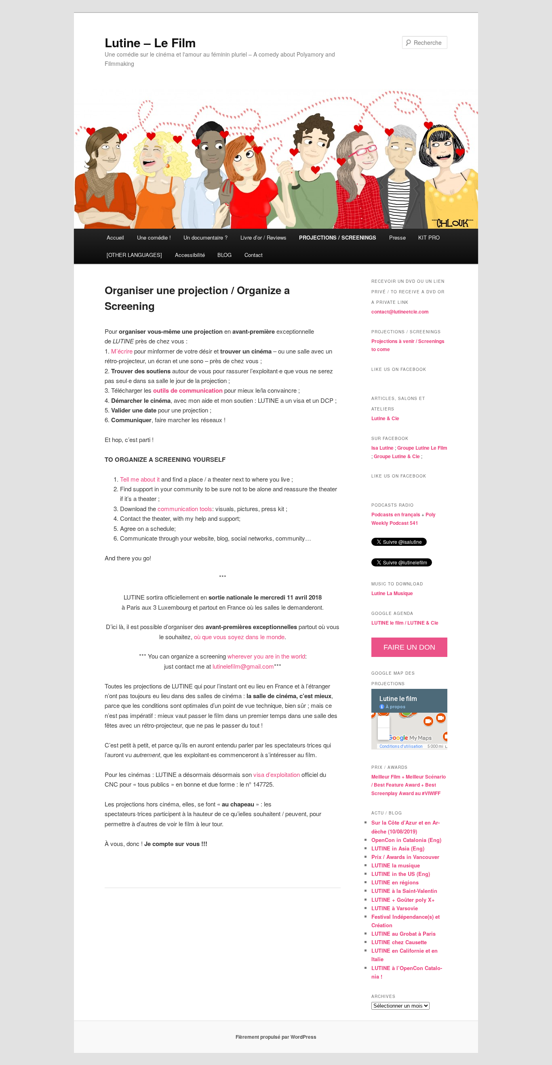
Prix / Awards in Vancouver (405, 857)
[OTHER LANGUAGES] (134, 255)
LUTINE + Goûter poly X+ (403, 899)
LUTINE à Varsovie (394, 908)
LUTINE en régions (395, 882)
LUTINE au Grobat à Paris (403, 933)
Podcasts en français (395, 514)
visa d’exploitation (276, 774)
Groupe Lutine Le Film (422, 447)
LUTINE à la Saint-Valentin (404, 891)
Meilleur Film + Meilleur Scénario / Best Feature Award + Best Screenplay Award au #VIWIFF (408, 785)
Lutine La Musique (392, 593)
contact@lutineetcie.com (400, 311)
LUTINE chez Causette (399, 942)
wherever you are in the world (266, 656)
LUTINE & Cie (422, 622)
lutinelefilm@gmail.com (243, 666)
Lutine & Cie (385, 418)
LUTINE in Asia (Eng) (397, 848)
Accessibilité (190, 255)
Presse (397, 237)
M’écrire (122, 351)
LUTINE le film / (389, 622)
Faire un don (409, 647)
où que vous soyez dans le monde (239, 636)
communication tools (185, 508)
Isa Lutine (382, 447)
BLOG (224, 255)
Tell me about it (140, 479)
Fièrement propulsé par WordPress (276, 1036)
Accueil (115, 237)
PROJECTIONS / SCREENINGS (337, 237)
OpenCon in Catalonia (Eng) (406, 840)
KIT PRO (429, 237)
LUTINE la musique (395, 865)
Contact (253, 255)
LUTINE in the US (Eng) (400, 874)
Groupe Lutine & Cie (397, 456)
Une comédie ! (154, 237)
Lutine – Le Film (150, 42)
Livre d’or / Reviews (263, 237)
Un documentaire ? (205, 237)
